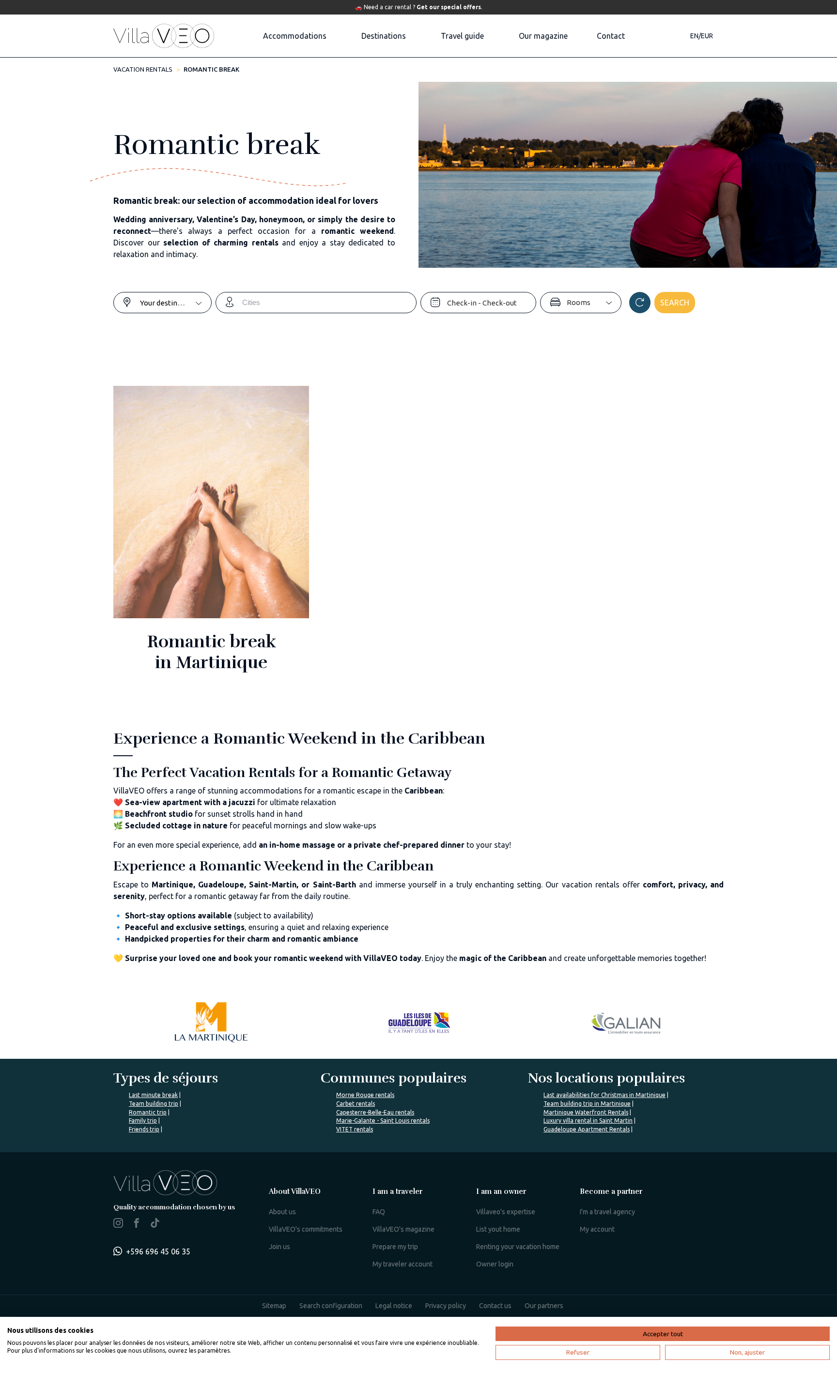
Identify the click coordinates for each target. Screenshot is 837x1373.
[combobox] (175, 302)
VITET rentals (354, 1129)
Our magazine (543, 35)
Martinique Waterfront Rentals (585, 1112)
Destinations (383, 35)
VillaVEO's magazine (403, 1229)
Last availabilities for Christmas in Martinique (604, 1095)
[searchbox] (329, 302)
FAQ (378, 1212)
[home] (163, 36)
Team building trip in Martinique (587, 1103)
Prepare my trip (395, 1247)
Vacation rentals (142, 69)
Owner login (494, 1264)
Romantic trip (148, 1112)
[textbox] (175, 302)
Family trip (143, 1120)
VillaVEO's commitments (305, 1229)
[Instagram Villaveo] (118, 1225)
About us (282, 1212)
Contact (611, 35)
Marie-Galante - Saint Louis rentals (383, 1120)
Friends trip (144, 1129)
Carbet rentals (355, 1103)
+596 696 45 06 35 (158, 1251)
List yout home (498, 1229)
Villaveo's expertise (505, 1212)
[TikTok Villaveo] (155, 1224)
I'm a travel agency (607, 1212)
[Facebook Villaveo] (136, 1225)
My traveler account (402, 1264)
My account (597, 1229)
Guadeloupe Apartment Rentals (586, 1129)
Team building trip (153, 1103)
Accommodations (294, 35)
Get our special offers (449, 7)
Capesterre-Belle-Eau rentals (375, 1112)
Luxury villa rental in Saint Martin (588, 1120)
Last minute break (153, 1095)
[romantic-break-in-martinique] (211, 536)
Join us (279, 1247)
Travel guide (462, 35)
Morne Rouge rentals (365, 1095)
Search (674, 302)
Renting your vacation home (517, 1247)
